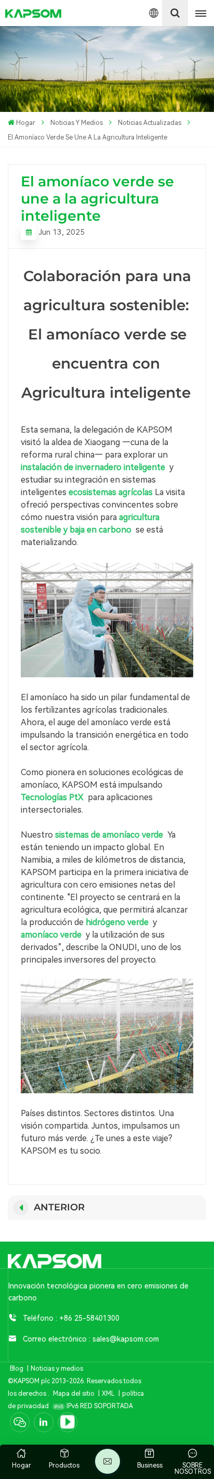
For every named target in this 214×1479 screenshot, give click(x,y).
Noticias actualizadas (149, 123)
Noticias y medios (76, 123)
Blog (16, 1368)
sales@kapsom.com (125, 1339)
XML (108, 1393)
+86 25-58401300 (89, 1318)
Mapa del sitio (74, 1393)
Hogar (25, 123)
